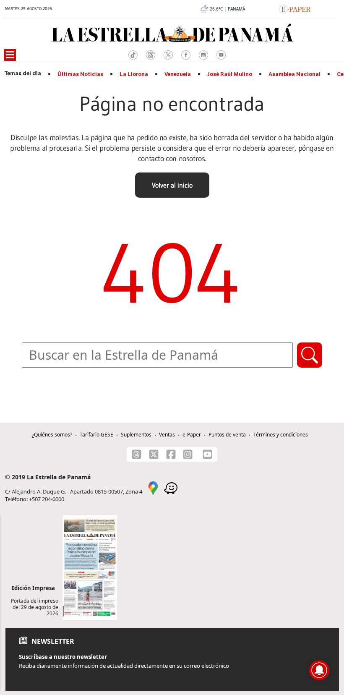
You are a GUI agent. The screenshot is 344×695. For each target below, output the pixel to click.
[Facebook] (171, 454)
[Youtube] (207, 454)
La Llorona (134, 74)
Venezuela (177, 74)
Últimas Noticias (80, 74)
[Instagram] (187, 454)
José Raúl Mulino (229, 74)
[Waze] (170, 487)
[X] (153, 454)
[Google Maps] (153, 487)
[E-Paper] (294, 8)
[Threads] (136, 454)
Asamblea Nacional (294, 74)
